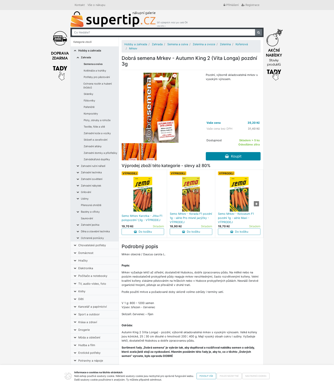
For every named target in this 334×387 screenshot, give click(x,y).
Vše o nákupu (96, 5)
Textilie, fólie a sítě (94, 126)
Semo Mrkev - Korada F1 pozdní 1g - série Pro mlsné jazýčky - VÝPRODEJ (191, 218)
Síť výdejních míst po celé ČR (172, 24)
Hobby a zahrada (89, 50)
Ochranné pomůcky (92, 237)
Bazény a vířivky (90, 211)
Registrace (252, 5)
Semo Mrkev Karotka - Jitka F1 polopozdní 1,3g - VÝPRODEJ (142, 218)
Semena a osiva (93, 63)
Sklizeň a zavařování (95, 139)
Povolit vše (206, 376)
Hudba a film (86, 345)
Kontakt (80, 5)
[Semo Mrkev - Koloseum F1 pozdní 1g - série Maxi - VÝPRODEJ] (239, 194)
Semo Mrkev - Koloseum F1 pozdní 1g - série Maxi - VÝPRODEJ (236, 218)
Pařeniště (89, 106)
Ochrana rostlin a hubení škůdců (97, 85)
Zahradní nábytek (91, 185)
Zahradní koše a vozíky (97, 133)
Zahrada (86, 57)
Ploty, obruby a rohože (97, 120)
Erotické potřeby (89, 352)
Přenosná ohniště (91, 205)
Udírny (85, 198)
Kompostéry (91, 113)
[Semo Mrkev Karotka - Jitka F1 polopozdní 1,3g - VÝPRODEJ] (142, 194)
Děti (81, 299)
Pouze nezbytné (229, 376)
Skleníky (88, 93)
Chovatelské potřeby (92, 245)
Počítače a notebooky (92, 276)
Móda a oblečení (89, 337)
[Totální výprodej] (274, 54)
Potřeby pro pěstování (97, 77)
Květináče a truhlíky (95, 70)
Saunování (87, 218)
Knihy (81, 291)
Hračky (83, 260)
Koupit (235, 156)
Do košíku (144, 231)
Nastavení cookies (256, 376)
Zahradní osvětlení (91, 178)
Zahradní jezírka (90, 224)
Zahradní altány (93, 146)
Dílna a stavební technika (95, 231)
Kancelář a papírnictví (92, 306)
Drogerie (84, 329)
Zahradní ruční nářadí (93, 165)
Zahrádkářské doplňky (97, 159)
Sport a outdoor (89, 314)
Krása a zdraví (87, 322)
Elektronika (85, 268)
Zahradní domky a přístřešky (100, 152)
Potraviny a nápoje (90, 360)
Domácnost (85, 253)
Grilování (86, 192)
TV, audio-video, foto (92, 283)
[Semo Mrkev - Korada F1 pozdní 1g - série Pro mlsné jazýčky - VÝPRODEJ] (191, 194)
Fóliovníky (89, 100)
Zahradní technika (91, 172)
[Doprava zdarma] (60, 54)
